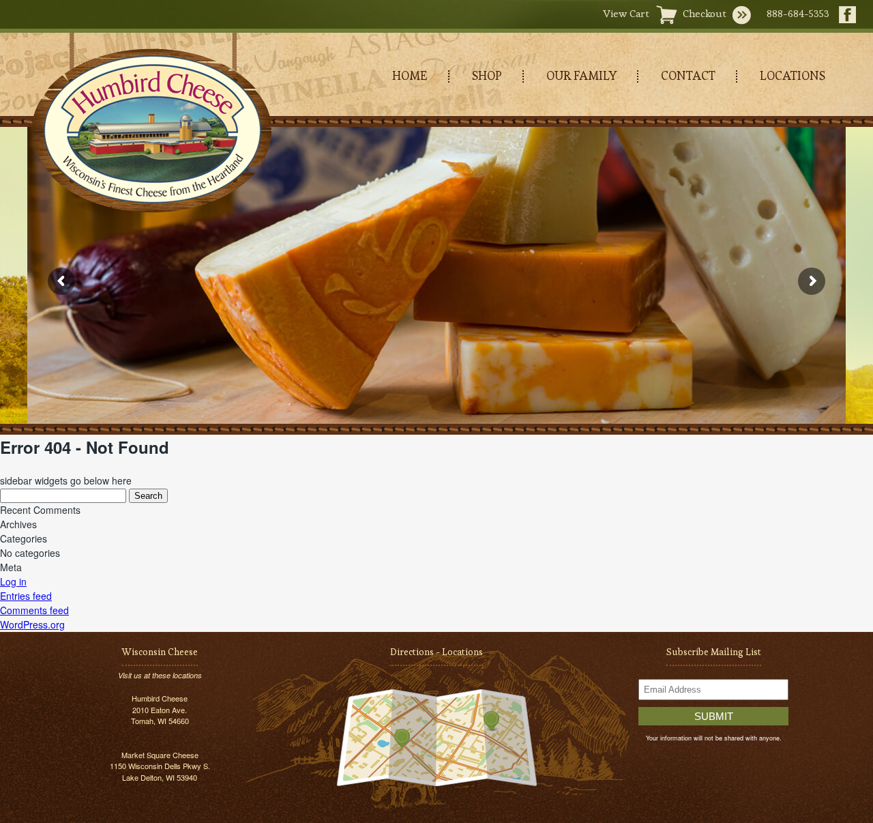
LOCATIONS (792, 75)
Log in (13, 581)
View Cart (626, 13)
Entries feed (26, 596)
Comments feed (34, 610)
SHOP (487, 75)
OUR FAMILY (581, 75)
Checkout (704, 13)
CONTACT (688, 75)
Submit (713, 716)
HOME (410, 75)
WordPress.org (32, 624)
